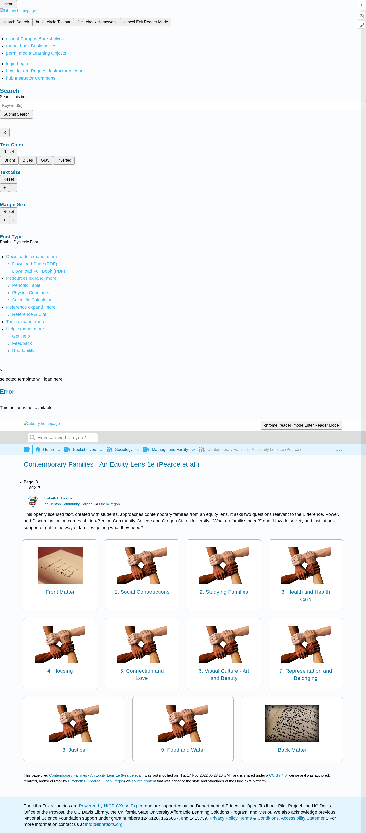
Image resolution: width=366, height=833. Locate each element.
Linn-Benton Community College (67, 504)
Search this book (15, 97)
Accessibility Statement (304, 818)
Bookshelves (84, 449)
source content (144, 781)
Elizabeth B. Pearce (57, 498)
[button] (22, 343)
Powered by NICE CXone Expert (112, 805)
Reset (8, 152)
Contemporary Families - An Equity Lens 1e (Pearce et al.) (96, 775)
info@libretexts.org (103, 824)
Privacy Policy (223, 818)
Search (33, 438)
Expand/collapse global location (339, 448)
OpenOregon (109, 504)
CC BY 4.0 (278, 775)
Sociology (124, 449)
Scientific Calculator (32, 299)
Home (48, 449)
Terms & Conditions (259, 818)
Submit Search (16, 114)
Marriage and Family (170, 449)
